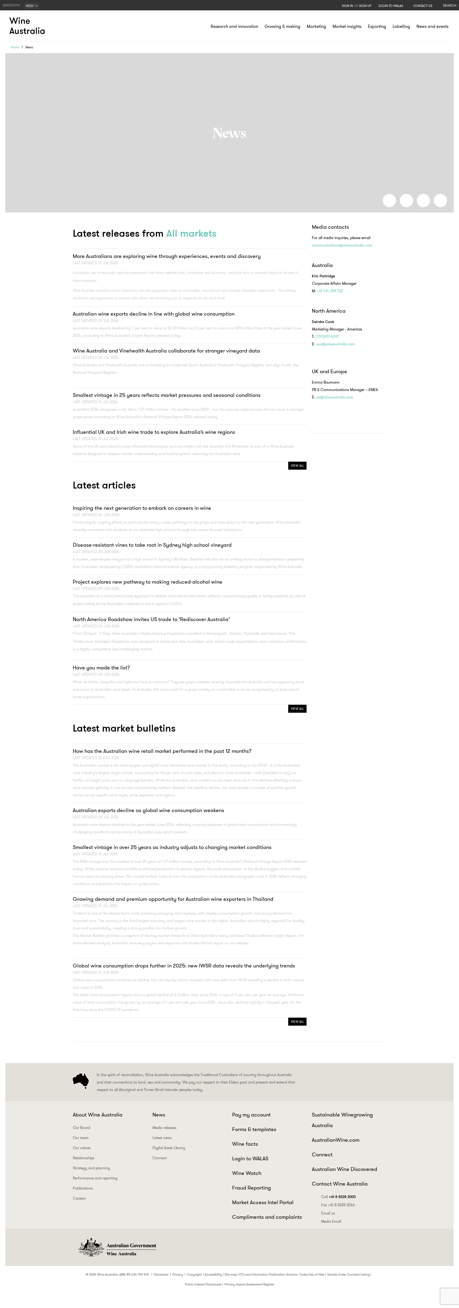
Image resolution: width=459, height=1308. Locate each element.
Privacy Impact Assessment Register (249, 1284)
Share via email (440, 200)
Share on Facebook (389, 200)
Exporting (377, 26)
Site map (230, 1274)
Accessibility (213, 1274)
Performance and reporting (95, 1178)
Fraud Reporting (251, 1187)
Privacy (177, 1274)
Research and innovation (234, 26)
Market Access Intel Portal (263, 1202)
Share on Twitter (423, 200)
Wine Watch (246, 1173)
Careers (79, 1198)
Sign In (347, 5)
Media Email (331, 1221)
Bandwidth (11, 5)
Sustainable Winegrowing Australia (342, 1120)
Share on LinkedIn (406, 200)
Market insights (347, 26)
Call (338, 1196)
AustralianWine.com (335, 1140)
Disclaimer (161, 1274)
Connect (159, 1158)
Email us (328, 1213)
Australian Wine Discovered (344, 1169)
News (158, 1114)
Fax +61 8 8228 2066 (338, 1205)
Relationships (83, 1158)
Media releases (164, 1127)
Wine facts (245, 1144)
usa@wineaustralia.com (335, 344)
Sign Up (365, 5)
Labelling (401, 26)
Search (449, 5)
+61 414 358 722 (330, 291)
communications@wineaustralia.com (342, 245)
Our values (82, 1147)
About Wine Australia (97, 1114)
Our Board (81, 1127)
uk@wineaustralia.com (334, 397)
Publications (83, 1188)
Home (15, 47)
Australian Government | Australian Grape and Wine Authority (117, 1247)
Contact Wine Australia (340, 1183)
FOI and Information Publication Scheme (268, 1274)
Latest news (162, 1137)
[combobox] (31, 6)
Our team (81, 1137)
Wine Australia (27, 25)
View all (297, 465)
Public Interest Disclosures (203, 1284)
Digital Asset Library (168, 1147)
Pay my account (251, 1114)
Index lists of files (312, 1274)
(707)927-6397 (328, 336)
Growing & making (282, 26)
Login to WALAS (391, 5)
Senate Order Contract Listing (348, 1274)
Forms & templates (254, 1129)
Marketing (316, 26)
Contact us (422, 5)
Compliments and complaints (267, 1217)
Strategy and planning (91, 1168)
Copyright (194, 1274)
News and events (432, 26)
